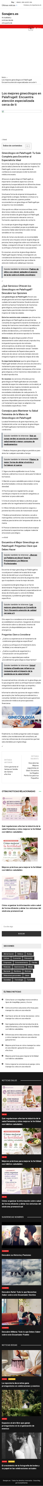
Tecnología (19, 980)
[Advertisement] (21, 51)
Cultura (6, 958)
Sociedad (7, 980)
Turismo (30, 980)
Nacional (7, 971)
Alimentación (9, 954)
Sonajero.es (9, 14)
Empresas (7, 962)
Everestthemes (23, 1483)
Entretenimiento (21, 962)
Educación (28, 958)
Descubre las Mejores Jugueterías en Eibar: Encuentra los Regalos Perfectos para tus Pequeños (31, 770)
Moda (30, 967)
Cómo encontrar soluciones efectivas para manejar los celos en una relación (21, 1009)
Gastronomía (19, 967)
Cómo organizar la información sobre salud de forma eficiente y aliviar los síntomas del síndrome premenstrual (21, 908)
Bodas (29, 954)
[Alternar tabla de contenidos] (26, 146)
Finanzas (7, 967)
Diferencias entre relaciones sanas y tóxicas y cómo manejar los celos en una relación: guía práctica (22, 1037)
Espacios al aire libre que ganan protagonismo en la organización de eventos (18, 1426)
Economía (17, 958)
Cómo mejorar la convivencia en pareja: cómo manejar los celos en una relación (22, 1065)
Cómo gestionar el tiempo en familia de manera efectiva (11, 770)
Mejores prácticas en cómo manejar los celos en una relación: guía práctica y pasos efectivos (22, 1047)
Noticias (28, 971)
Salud (27, 975)
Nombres (17, 971)
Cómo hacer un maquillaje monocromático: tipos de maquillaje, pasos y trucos (21, 1001)
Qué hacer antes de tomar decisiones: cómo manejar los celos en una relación (22, 1017)
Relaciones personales (12, 975)
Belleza (20, 954)
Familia (34, 962)
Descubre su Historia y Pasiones (16, 1255)
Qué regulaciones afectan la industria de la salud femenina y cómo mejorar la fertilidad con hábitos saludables (21, 829)
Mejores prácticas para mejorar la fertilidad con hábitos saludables (21, 1057)
